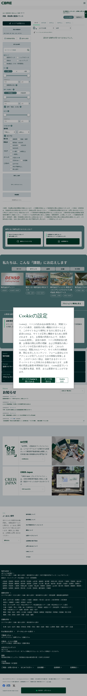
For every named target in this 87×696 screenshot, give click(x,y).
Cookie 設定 (62, 380)
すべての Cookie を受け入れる (29, 380)
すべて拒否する (48, 380)
